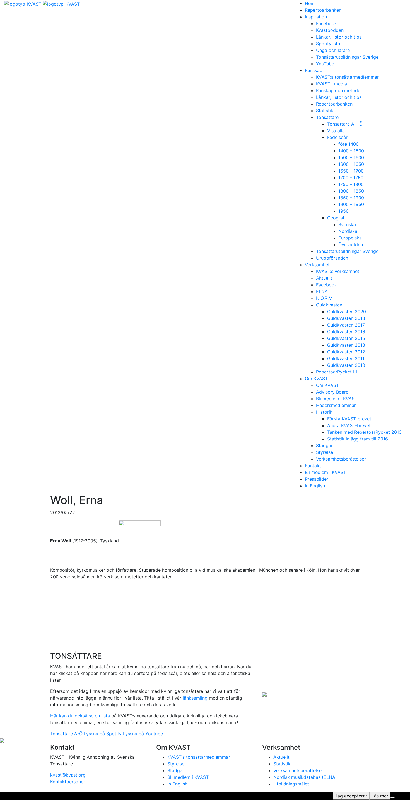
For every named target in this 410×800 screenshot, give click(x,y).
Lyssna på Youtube (143, 733)
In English (315, 485)
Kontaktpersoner (67, 781)
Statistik (324, 110)
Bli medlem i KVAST (336, 398)
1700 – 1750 (350, 177)
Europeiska (350, 238)
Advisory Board (332, 392)
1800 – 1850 (351, 191)
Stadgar (324, 445)
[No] (392, 797)
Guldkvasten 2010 (346, 365)
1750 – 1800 (351, 184)
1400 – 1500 (351, 151)
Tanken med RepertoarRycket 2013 (364, 432)
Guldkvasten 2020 (346, 311)
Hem (310, 3)
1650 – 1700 (351, 171)
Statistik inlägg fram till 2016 (357, 439)
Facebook (326, 23)
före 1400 (348, 144)
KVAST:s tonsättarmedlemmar (347, 77)
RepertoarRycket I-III (338, 372)
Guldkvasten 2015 (346, 338)
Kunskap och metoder (339, 90)
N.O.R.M (324, 298)
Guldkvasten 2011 (345, 358)
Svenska (347, 224)
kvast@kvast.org (68, 775)
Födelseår (337, 137)
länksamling (195, 698)
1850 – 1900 (351, 197)
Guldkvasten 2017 (346, 325)
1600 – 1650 (351, 164)
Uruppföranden (332, 258)
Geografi (336, 218)
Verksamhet (317, 264)
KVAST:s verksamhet (337, 271)
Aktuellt (324, 278)
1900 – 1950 (351, 204)
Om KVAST (316, 378)
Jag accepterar (351, 796)
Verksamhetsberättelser (341, 459)
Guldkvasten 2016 (346, 331)
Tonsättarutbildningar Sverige (347, 57)
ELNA (322, 291)
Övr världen (350, 244)
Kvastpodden (330, 30)
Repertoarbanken (323, 10)
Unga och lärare (333, 50)
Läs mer (380, 796)
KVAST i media (331, 84)
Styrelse (324, 452)
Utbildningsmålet (291, 784)
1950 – (345, 211)
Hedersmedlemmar (336, 405)
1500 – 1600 (351, 157)
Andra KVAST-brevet (349, 425)
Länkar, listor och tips (338, 37)
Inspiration (316, 17)
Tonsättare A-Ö (66, 733)
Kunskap (313, 70)
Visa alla (336, 130)
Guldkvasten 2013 (346, 345)
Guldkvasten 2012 (346, 352)
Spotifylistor (329, 43)
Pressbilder (316, 479)
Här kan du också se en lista (80, 715)
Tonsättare (327, 117)
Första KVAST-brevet (349, 418)
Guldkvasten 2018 (346, 318)
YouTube (325, 63)
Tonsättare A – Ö (345, 124)
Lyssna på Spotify (103, 733)
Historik (324, 412)
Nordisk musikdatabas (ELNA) (305, 777)
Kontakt (313, 465)
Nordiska (347, 231)
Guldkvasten (329, 305)
